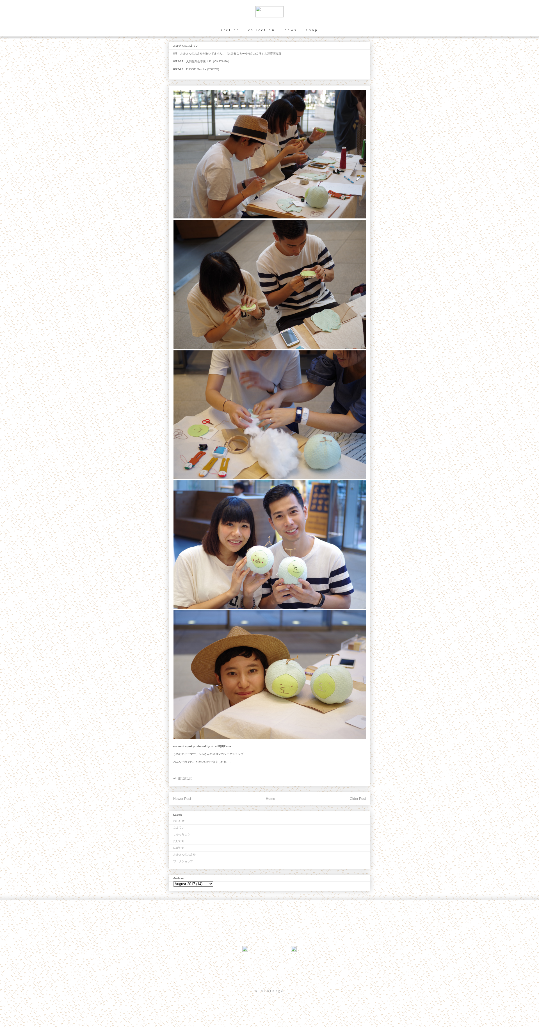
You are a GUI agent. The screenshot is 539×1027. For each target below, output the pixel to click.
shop (312, 30)
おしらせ (178, 820)
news (290, 30)
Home (270, 799)
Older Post (358, 799)
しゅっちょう (181, 834)
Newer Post (182, 799)
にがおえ (178, 847)
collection (261, 30)
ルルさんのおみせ (184, 854)
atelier (230, 30)
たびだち (178, 841)
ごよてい (178, 827)
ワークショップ (183, 861)
